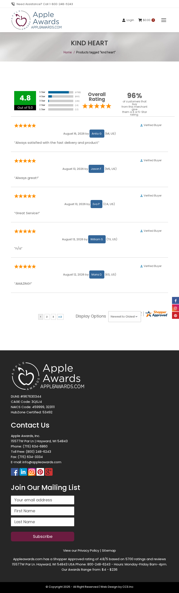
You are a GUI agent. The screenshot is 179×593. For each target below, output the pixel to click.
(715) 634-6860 (35, 446)
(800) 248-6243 (38, 451)
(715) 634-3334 (30, 456)
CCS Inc (127, 587)
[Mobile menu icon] (163, 20)
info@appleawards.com (41, 462)
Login (130, 20)
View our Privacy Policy (81, 550)
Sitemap (109, 550)
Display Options (91, 316)
